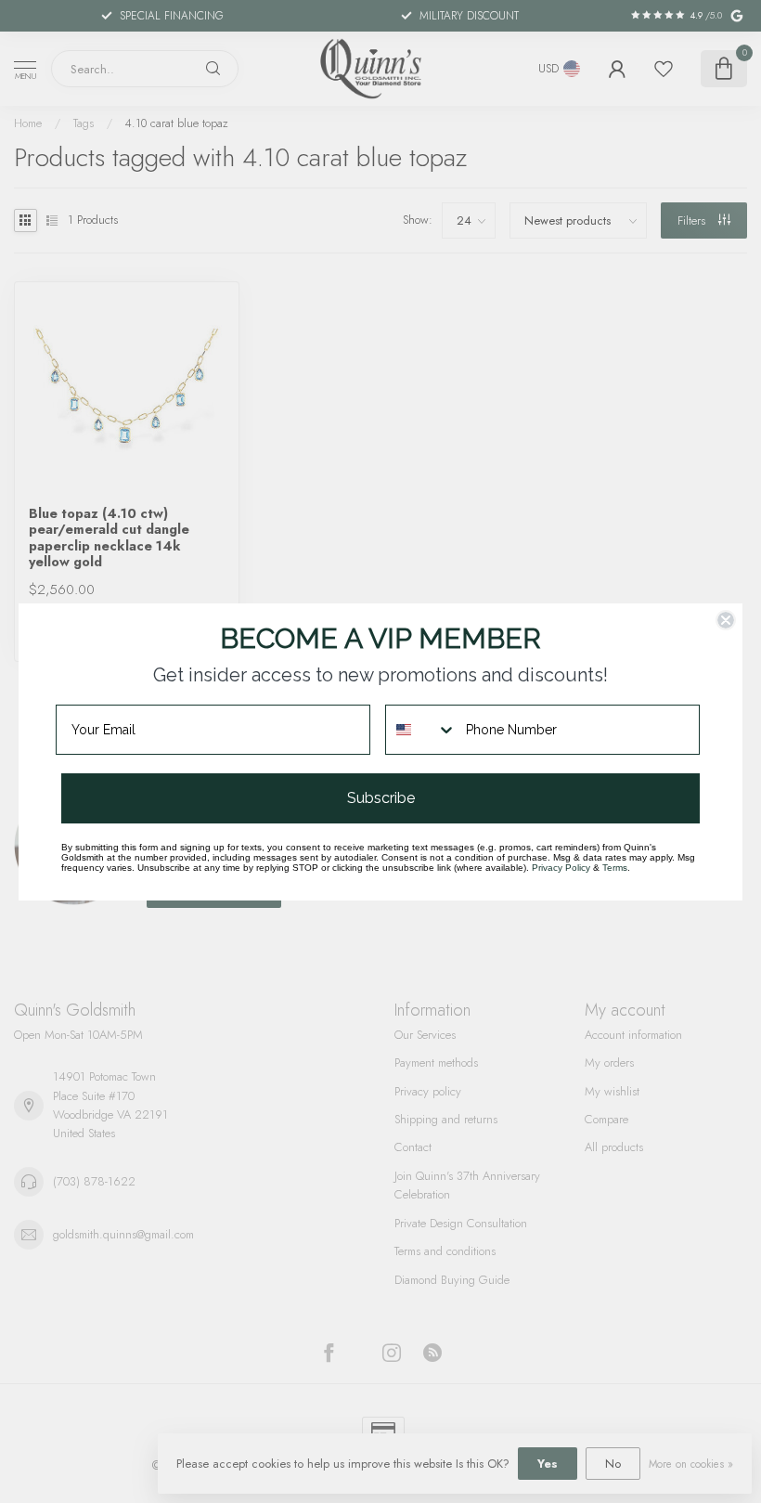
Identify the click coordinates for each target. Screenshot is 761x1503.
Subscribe (381, 798)
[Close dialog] (725, 620)
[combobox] (421, 730)
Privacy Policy (561, 867)
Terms (614, 867)
